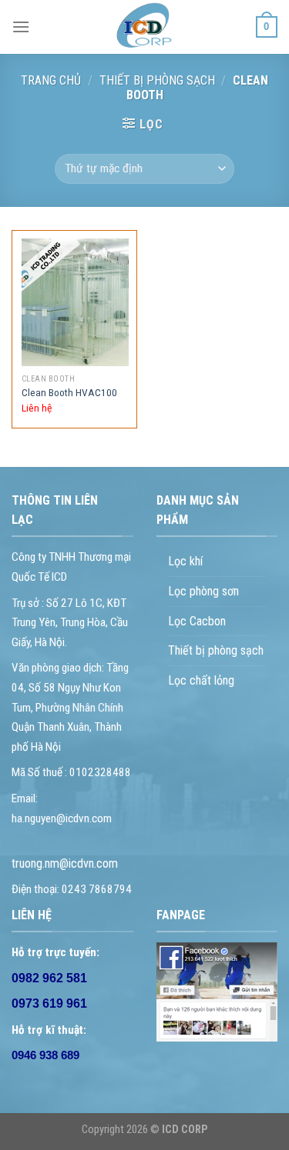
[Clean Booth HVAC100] (75, 302)
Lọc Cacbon (197, 621)
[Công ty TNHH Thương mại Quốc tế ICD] (145, 27)
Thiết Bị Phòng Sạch (157, 80)
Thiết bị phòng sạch (216, 650)
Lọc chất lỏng (201, 680)
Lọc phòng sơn (203, 591)
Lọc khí (185, 561)
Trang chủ (51, 80)
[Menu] (21, 26)
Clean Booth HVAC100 (69, 392)
